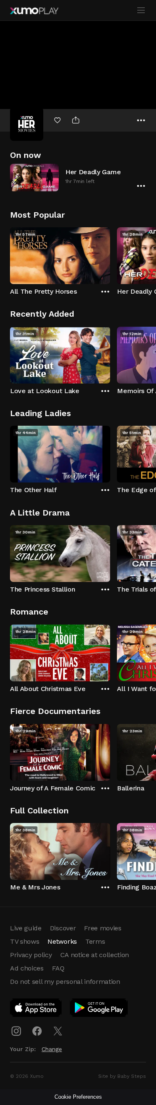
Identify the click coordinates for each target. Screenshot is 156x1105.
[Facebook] (37, 1031)
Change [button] (52, 1049)
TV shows (24, 941)
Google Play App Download (99, 1009)
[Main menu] (141, 10)
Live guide (26, 928)
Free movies (102, 928)
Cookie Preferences (78, 1097)
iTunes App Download (36, 1009)
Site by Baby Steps (122, 1076)
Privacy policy (31, 955)
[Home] (34, 11)
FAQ (58, 968)
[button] (78, 177)
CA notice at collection (94, 955)
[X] (58, 1031)
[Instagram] (16, 1031)
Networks (62, 941)
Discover (63, 928)
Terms (95, 941)
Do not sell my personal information (65, 982)
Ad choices (27, 968)
